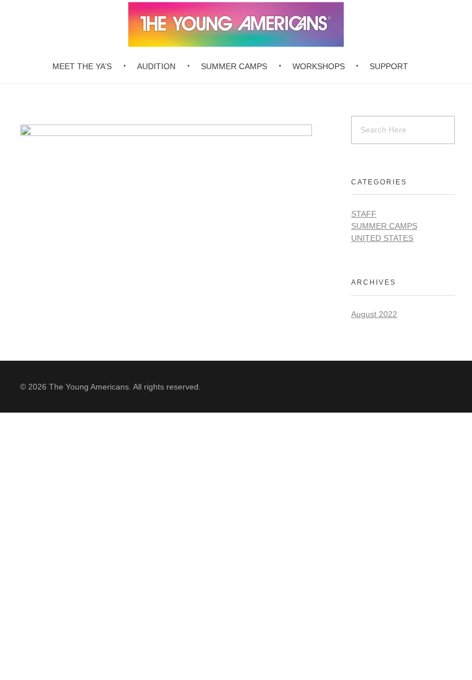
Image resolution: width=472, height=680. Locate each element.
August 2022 (374, 314)
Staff (363, 213)
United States (382, 238)
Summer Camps (384, 226)
